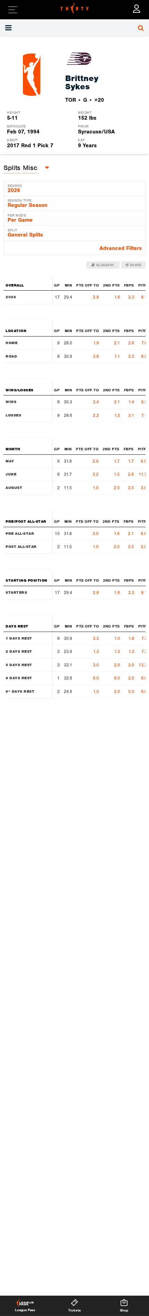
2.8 (96, 297)
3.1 (131, 415)
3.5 (131, 488)
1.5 (117, 474)
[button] (9, 28)
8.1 (144, 297)
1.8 (131, 638)
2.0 (131, 356)
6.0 (96, 678)
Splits (11, 167)
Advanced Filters (120, 248)
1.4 (131, 402)
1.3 (96, 651)
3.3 (96, 638)
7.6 (144, 343)
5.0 (131, 691)
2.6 (131, 343)
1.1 (117, 356)
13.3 (143, 665)
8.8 (144, 356)
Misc (30, 167)
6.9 (144, 461)
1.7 (117, 461)
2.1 (117, 343)
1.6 (117, 297)
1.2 (117, 415)
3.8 (96, 356)
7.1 (144, 415)
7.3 (144, 638)
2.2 (96, 415)
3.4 (96, 402)
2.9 (95, 461)
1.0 (95, 488)
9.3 (144, 402)
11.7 (143, 474)
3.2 (95, 474)
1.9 (96, 343)
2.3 (131, 297)
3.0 (144, 488)
